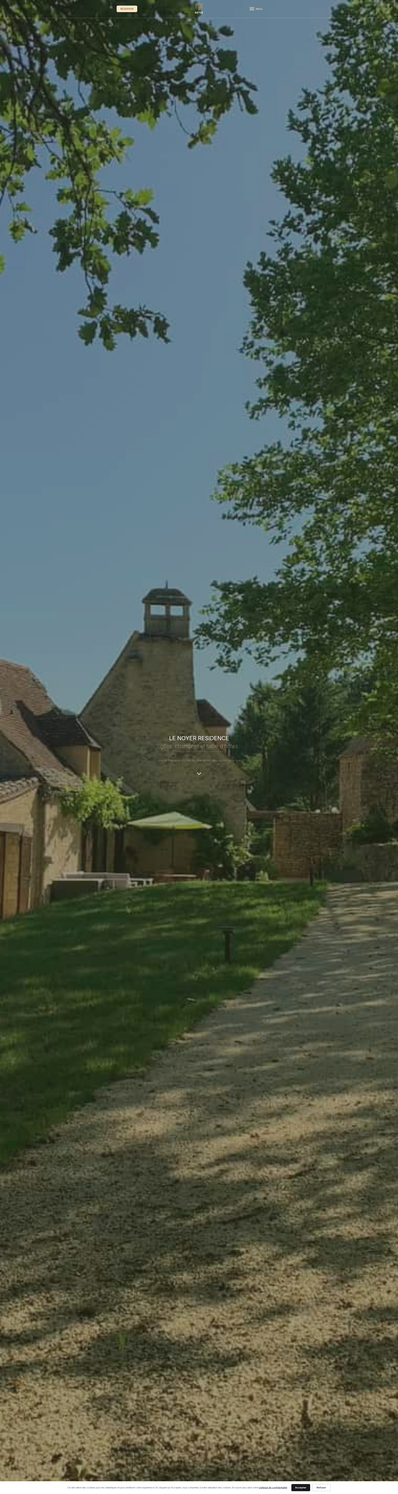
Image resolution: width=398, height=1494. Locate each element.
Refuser (321, 1487)
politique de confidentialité (273, 1487)
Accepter (300, 1487)
